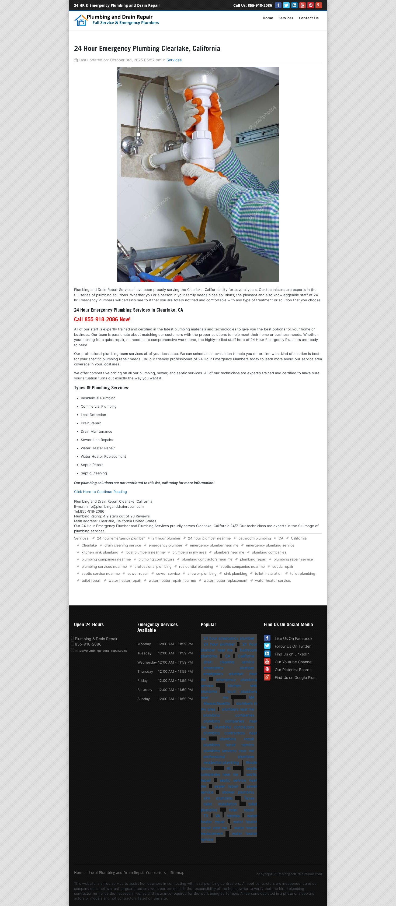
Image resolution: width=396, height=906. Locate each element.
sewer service (168, 573)
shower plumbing (202, 573)
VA (217, 815)
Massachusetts (216, 703)
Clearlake (89, 545)
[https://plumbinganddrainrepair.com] (118, 25)
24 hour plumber (166, 538)
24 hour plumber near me (209, 538)
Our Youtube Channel (293, 662)
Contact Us (309, 18)
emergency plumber (165, 545)
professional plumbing (153, 566)
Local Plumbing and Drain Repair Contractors (127, 873)
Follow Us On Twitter (293, 646)
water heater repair (125, 580)
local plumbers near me (145, 552)
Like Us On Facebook (293, 638)
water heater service (272, 580)
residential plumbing (196, 566)
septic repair (282, 566)
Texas (249, 798)
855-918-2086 (260, 5)
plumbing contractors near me (207, 559)
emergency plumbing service (270, 545)
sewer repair (138, 573)
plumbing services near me (104, 566)
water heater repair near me (172, 580)
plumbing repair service (293, 559)
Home (268, 18)
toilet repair (91, 580)
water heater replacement (226, 580)
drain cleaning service (123, 545)
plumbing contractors (156, 559)
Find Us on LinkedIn (292, 654)
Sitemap (177, 873)
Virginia (233, 815)
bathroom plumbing (254, 538)
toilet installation (269, 573)
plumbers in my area (189, 552)
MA (251, 697)
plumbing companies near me (106, 559)
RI (228, 768)
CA (281, 538)
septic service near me (101, 573)
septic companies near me (243, 566)
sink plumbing (235, 573)
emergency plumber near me (214, 545)
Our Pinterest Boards (293, 669)
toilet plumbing (302, 573)
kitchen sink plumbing (100, 552)
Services (286, 18)
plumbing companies (269, 552)
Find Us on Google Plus (295, 677)
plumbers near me (229, 552)
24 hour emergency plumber (121, 538)
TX (205, 815)
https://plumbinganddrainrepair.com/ (101, 651)
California (299, 538)
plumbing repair (253, 559)
